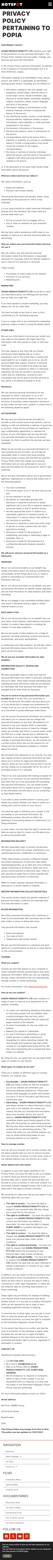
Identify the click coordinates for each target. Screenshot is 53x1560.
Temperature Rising (13, 1480)
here (26, 1551)
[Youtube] (20, 1536)
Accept (7, 1556)
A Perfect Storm (12, 1490)
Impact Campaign (12, 1457)
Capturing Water (12, 1485)
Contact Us (10, 1467)
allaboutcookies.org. (38, 986)
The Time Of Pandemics (15, 1523)
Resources (10, 1451)
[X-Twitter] (13, 1536)
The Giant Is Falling (13, 1508)
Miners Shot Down (13, 1503)
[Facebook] (6, 1536)
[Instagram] (27, 1536)
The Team (9, 1462)
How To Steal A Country (15, 1518)
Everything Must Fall (13, 1513)
